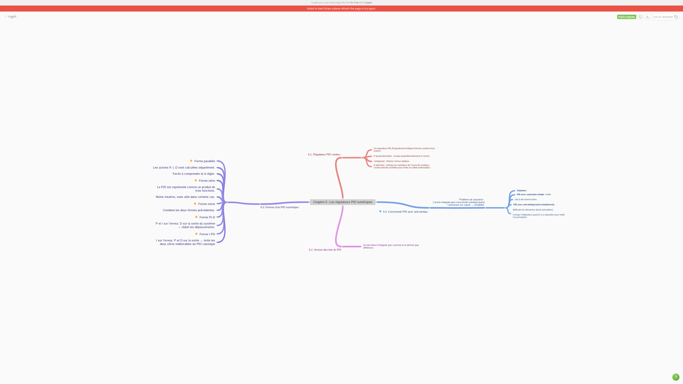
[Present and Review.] (640, 11)
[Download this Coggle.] (647, 11)
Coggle (368, 2)
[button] (675, 377)
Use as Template (663, 10)
